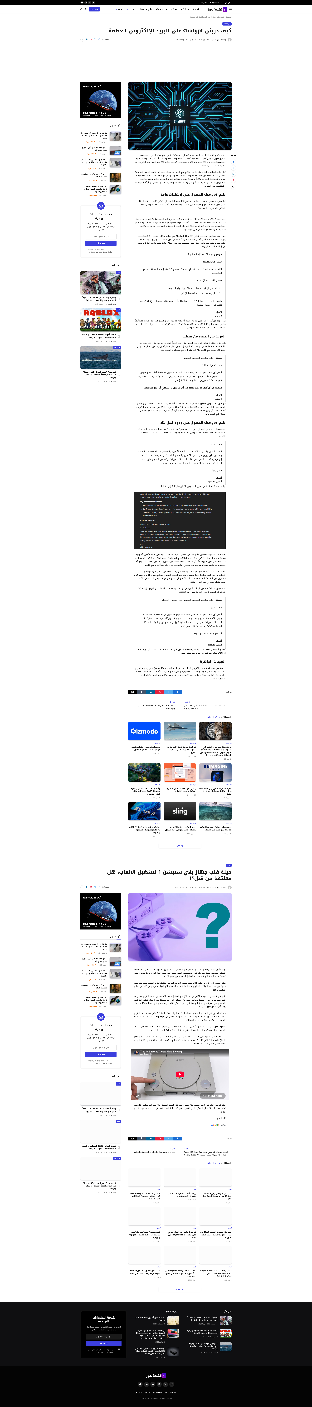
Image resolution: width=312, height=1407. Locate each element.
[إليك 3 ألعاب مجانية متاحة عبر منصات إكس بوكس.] (180, 1177)
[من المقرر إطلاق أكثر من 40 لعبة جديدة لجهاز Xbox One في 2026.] (144, 1255)
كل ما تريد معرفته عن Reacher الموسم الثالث (94, 175)
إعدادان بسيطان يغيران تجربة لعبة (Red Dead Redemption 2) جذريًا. (217, 1196)
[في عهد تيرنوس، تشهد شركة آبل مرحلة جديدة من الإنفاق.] (144, 731)
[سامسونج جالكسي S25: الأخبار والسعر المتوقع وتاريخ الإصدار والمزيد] (115, 162)
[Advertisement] (156, 60)
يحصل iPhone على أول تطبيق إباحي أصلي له (94, 148)
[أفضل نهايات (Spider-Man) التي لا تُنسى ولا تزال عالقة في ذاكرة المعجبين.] (180, 1255)
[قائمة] (230, 9)
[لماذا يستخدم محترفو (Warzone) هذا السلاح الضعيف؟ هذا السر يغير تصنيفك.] (144, 1177)
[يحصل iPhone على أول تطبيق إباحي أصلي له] (115, 150)
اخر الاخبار (185, 9)
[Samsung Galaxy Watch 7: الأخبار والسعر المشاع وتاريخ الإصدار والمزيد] (115, 189)
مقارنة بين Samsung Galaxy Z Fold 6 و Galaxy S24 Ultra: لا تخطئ (94, 135)
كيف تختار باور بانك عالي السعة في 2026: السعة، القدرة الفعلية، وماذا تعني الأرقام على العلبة (150, 1351)
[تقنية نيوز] (217, 9)
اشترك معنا (94, 9)
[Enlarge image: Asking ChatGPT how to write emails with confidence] (137, 217)
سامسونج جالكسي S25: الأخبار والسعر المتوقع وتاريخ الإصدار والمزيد (94, 162)
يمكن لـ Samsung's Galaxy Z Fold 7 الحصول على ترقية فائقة (155, 707)
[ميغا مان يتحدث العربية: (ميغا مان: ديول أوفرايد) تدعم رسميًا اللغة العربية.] (215, 1216)
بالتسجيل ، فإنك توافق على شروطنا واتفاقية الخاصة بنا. (100, 251)
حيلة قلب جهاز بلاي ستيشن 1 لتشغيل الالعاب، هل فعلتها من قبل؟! (205, 707)
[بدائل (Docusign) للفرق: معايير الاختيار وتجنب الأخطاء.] (180, 772)
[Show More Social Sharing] (82, 40)
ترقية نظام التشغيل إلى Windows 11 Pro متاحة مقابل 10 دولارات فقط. (215, 791)
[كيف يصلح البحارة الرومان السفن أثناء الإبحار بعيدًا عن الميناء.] (215, 811)
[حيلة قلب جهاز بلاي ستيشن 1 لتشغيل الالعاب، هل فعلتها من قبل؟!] (180, 927)
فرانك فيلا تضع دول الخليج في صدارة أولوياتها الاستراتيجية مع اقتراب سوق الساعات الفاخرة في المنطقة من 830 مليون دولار (216, 751)
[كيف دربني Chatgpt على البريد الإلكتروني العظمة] (180, 116)
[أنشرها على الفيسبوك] (99, 40)
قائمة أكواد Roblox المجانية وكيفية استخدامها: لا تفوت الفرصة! (99, 336)
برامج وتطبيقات (145, 9)
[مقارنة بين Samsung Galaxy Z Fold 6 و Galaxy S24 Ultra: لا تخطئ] (115, 136)
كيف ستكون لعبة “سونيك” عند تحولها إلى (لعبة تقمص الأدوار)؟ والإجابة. (145, 1235)
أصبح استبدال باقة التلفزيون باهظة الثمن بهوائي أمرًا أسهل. (180, 828)
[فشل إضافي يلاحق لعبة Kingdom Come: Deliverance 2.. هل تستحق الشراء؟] (215, 1255)
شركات (132, 9)
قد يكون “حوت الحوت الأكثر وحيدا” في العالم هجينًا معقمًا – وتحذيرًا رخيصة (99, 375)
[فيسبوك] (233, 161)
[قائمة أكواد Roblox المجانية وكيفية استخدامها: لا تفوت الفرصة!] (100, 319)
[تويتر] (233, 167)
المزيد (120, 9)
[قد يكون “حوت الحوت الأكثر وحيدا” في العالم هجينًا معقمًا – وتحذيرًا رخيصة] (100, 357)
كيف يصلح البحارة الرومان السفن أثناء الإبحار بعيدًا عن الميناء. (216, 828)
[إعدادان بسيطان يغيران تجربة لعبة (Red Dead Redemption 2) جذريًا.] (215, 1177)
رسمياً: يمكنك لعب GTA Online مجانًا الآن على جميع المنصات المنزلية (99, 299)
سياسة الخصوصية (216, 2)
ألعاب (118, 272)
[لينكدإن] (87, 40)
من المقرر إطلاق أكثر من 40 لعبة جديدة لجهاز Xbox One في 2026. (145, 1272)
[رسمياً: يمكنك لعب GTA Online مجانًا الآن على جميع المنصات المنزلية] (100, 282)
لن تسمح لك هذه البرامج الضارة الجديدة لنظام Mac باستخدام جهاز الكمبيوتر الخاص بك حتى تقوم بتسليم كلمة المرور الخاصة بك (150, 1334)
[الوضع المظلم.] (85, 9)
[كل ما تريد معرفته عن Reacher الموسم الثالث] (115, 177)
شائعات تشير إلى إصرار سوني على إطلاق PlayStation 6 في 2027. (182, 1235)
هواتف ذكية (171, 9)
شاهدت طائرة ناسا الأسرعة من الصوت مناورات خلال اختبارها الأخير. (181, 750)
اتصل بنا (204, 2)
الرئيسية (197, 9)
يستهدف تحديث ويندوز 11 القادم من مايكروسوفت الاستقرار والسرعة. (144, 830)
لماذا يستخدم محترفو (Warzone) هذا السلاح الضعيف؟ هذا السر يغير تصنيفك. (145, 1196)
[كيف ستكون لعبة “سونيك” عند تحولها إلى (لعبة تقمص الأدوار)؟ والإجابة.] (144, 1216)
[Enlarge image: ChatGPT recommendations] (137, 495)
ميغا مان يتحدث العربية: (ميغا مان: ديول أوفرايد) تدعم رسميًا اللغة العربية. (216, 1235)
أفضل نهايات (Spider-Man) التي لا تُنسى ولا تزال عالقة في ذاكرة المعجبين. (180, 1273)
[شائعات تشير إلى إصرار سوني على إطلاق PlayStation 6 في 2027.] (180, 1216)
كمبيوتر (159, 9)
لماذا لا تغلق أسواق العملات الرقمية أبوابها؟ (149, 1319)
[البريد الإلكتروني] (233, 186)
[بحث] (81, 9)
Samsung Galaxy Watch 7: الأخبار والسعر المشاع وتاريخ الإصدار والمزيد (95, 189)
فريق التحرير (216, 39)
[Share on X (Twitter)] (95, 40)
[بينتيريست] (91, 40)
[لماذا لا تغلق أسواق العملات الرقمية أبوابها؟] (173, 1320)
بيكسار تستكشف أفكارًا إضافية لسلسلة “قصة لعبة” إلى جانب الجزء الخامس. (146, 791)
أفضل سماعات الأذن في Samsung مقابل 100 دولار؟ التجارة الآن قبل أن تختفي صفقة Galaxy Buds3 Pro (206, 1153)
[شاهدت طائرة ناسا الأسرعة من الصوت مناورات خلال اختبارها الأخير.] (180, 731)
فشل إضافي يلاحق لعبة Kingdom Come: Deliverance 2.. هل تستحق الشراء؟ (216, 1273)
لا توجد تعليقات (180, 39)
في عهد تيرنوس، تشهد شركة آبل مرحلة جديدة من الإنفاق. (146, 748)
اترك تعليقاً (180, 845)
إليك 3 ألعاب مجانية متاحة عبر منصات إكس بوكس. (182, 1195)
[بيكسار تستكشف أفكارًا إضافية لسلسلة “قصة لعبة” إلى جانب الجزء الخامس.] (144, 772)
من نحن (227, 2)
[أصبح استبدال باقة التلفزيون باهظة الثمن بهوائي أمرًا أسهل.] (180, 811)
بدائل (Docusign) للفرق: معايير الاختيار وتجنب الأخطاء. (181, 790)
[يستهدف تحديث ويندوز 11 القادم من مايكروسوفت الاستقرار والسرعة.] (144, 811)
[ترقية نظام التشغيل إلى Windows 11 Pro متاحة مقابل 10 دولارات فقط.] (215, 772)
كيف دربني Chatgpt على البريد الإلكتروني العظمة (155, 1152)
